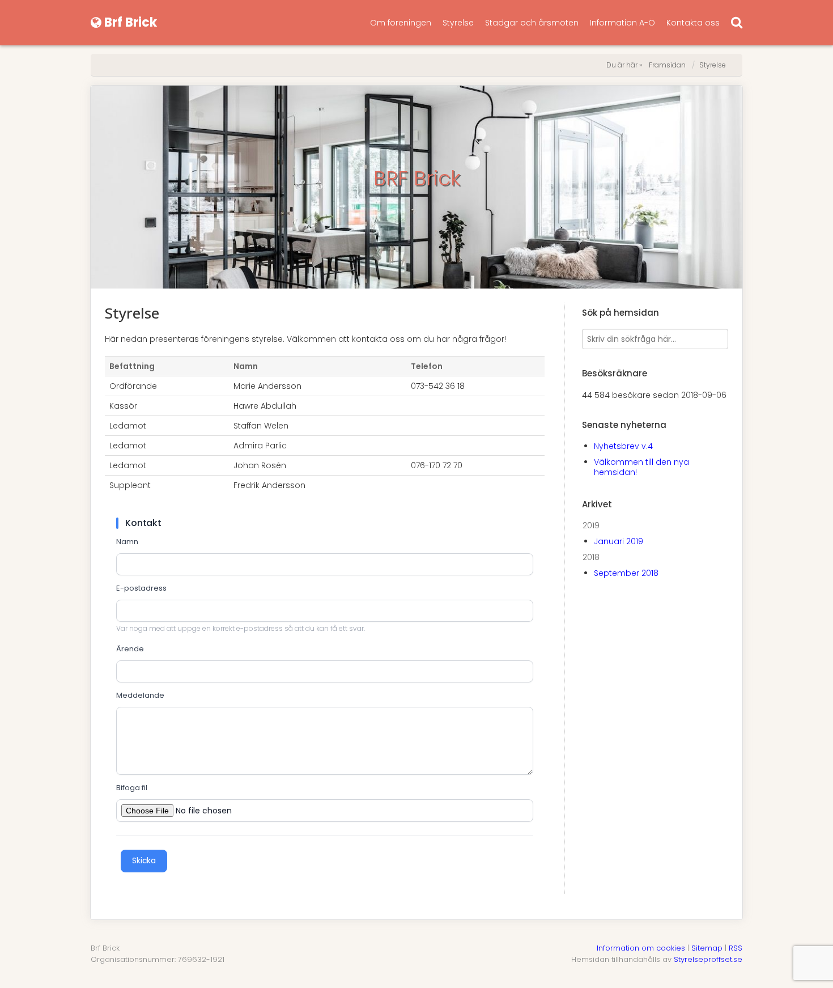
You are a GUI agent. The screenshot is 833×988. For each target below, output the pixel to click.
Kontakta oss (693, 22)
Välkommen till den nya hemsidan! (641, 467)
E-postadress (141, 588)
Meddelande (140, 695)
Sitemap (706, 948)
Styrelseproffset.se (708, 959)
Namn (127, 542)
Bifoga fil (131, 788)
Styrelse (458, 22)
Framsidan (667, 65)
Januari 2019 (618, 541)
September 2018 (626, 573)
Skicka (144, 860)
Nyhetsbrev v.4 (623, 446)
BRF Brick (416, 178)
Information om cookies (641, 948)
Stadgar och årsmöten (532, 22)
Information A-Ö (622, 22)
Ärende (130, 649)
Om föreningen (400, 22)
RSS (735, 948)
